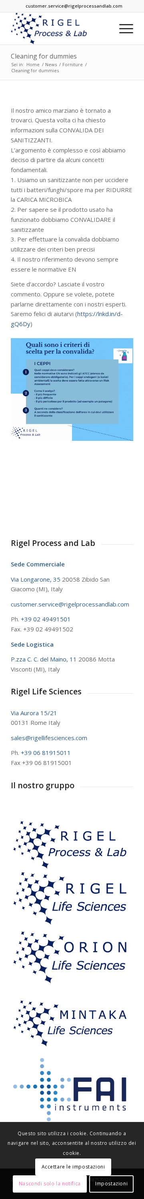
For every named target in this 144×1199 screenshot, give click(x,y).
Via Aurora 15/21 (34, 713)
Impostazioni (111, 1183)
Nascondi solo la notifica (50, 1183)
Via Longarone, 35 (36, 579)
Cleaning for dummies (44, 56)
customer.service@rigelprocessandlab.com (74, 6)
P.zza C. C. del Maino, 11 (44, 659)
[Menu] (122, 28)
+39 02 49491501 (46, 619)
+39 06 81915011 (46, 753)
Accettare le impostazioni (73, 1166)
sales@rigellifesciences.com (49, 738)
